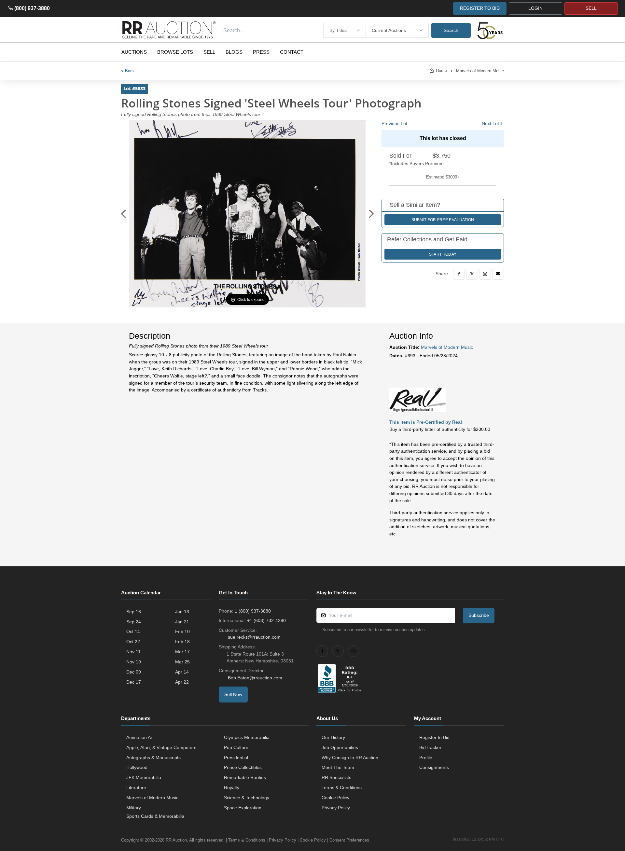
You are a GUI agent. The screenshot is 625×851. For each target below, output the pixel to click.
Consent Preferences (349, 840)
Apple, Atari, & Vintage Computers (161, 747)
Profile (425, 757)
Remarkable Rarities (245, 777)
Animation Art (140, 737)
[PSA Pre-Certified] (417, 399)
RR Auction (176, 840)
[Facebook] (459, 274)
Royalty (231, 787)
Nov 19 (133, 661)
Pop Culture (236, 747)
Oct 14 (133, 631)
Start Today (442, 254)
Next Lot (490, 123)
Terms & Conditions (342, 787)
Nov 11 (133, 651)
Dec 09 (133, 671)
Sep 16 (133, 611)
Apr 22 (182, 682)
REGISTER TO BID (480, 8)
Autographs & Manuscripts (153, 757)
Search (451, 30)
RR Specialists (336, 777)
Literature (136, 787)
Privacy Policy (336, 807)
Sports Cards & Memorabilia (155, 816)
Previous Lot (394, 123)
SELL (591, 8)
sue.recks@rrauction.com (254, 637)
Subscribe (478, 615)
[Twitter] (472, 274)
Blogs (234, 52)
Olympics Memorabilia (247, 737)
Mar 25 (182, 661)
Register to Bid (434, 737)
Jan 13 (182, 611)
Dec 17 (133, 682)
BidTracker (430, 747)
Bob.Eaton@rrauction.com (255, 677)
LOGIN (535, 8)
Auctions (134, 52)
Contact (291, 52)
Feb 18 (182, 641)
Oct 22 (133, 641)
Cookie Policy (335, 797)
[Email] (498, 274)
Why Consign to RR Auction (350, 757)
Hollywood (136, 767)
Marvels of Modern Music (480, 70)
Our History (333, 737)
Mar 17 (182, 651)
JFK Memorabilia (143, 777)
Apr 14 (182, 671)
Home (441, 70)
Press (261, 52)
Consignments (434, 767)
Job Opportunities (340, 747)
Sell (209, 52)
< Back (128, 70)
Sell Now (233, 694)
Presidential (236, 757)
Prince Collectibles (243, 767)
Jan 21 (182, 621)
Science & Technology (246, 797)
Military (133, 807)
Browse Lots (175, 52)
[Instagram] (485, 274)
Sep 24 (133, 621)
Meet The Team (338, 767)
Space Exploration (242, 807)
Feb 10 (182, 631)
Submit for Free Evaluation (442, 220)
